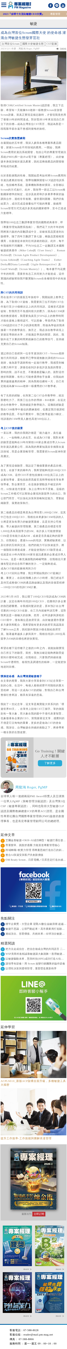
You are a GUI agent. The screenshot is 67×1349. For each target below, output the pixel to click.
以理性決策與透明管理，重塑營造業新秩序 (29, 968)
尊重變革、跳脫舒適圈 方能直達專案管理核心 (31, 845)
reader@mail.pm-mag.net (38, 1334)
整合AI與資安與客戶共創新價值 (22, 855)
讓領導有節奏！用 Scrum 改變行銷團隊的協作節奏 (33, 963)
